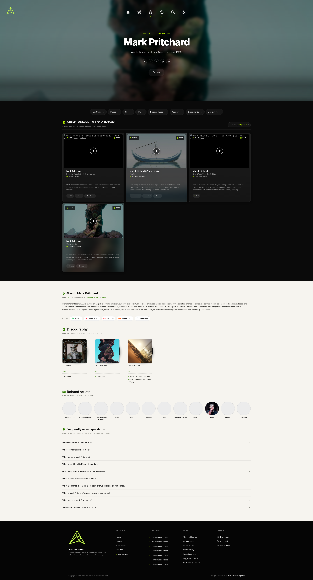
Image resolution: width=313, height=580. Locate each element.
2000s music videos (160, 546)
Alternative (214, 112)
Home (118, 537)
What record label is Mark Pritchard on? (80, 464)
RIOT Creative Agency (236, 576)
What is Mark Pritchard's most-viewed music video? (86, 493)
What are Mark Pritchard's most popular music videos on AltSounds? (93, 486)
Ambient (177, 112)
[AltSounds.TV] (10, 10)
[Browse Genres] (150, 12)
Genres (119, 541)
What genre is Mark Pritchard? (76, 457)
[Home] (128, 12)
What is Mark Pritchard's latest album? (79, 478)
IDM (141, 112)
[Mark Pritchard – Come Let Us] (93, 221)
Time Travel (121, 545)
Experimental (195, 112)
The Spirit (133, 174)
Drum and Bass (158, 112)
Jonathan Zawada (138, 177)
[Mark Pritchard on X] (156, 61)
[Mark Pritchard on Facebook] (162, 61)
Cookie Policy (188, 550)
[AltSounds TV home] (77, 537)
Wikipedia (207, 310)
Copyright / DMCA (190, 558)
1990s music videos (160, 551)
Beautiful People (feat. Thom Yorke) (80, 174)
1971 (69, 297)
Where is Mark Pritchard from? (76, 450)
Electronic (98, 112)
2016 (129, 371)
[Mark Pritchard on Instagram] (150, 61)
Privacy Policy (188, 541)
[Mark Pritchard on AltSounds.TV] (144, 61)
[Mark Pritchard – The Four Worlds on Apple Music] (98, 343)
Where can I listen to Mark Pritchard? (79, 507)
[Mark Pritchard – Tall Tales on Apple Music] (65, 343)
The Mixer (184, 12)
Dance (114, 112)
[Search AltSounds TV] (173, 12)
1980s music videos (160, 555)
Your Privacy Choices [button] (191, 562)
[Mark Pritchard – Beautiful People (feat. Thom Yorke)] (93, 151)
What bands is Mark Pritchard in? (77, 500)
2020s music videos (160, 537)
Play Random (123, 554)
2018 (97, 371)
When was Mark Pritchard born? (77, 442)
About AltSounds (190, 537)
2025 (64, 371)
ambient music (92, 297)
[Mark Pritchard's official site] (168, 61)
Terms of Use (188, 545)
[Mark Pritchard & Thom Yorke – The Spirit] (156, 151)
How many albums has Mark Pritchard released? (84, 471)
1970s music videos (160, 560)
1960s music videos (160, 564)
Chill (128, 112)
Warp (104, 297)
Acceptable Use (189, 554)
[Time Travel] (161, 12)
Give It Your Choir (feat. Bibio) (205, 174)
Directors (119, 550)
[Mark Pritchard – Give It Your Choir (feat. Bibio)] (219, 151)
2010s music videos (160, 542)
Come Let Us (71, 244)
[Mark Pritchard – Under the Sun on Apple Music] (131, 343)
